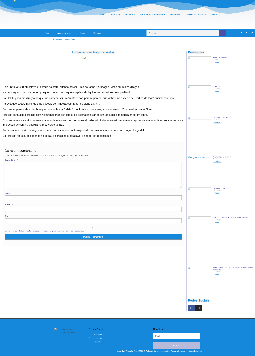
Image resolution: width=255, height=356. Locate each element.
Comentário (11, 160)
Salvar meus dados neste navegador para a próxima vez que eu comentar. (44, 231)
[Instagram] (247, 33)
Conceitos (97, 33)
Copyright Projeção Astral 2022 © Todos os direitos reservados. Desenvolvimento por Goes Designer (159, 351)
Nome (8, 193)
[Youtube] (252, 33)
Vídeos (82, 33)
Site (6, 216)
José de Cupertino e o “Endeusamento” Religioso (230, 217)
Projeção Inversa (196, 14)
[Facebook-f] (241, 33)
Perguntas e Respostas (152, 14)
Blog (47, 33)
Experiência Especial (220, 118)
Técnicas (130, 14)
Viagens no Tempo (64, 33)
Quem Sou (115, 14)
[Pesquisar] (222, 33)
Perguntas (175, 14)
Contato (215, 14)
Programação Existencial (222, 157)
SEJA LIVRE (217, 86)
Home (101, 14)
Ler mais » (217, 62)
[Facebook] (191, 308)
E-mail (9, 204)
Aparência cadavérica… (221, 57)
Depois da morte (219, 188)
